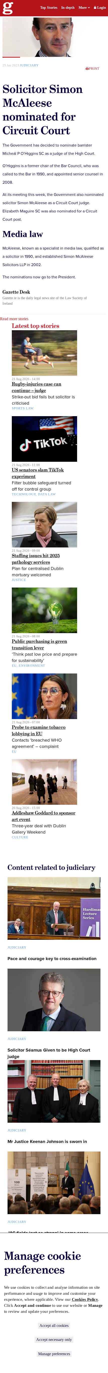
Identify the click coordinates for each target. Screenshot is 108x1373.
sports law (23, 408)
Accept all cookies (54, 1325)
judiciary (29, 65)
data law (47, 494)
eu (14, 751)
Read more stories (14, 319)
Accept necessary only (54, 1339)
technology (24, 494)
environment (32, 665)
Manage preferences (54, 1354)
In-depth (68, 8)
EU (14, 665)
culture (20, 837)
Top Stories (48, 8)
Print (94, 68)
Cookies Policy (85, 1299)
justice (19, 580)
